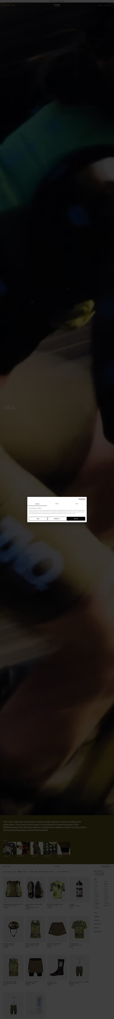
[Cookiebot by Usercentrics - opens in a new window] (79, 499)
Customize (56, 518)
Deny (38, 518)
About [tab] (76, 503)
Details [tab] (57, 503)
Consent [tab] (37, 503)
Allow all (76, 518)
